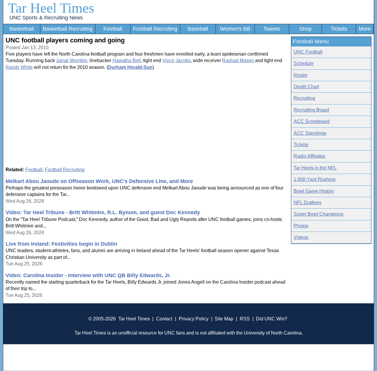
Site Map (224, 318)
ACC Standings (310, 133)
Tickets (339, 29)
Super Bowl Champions (318, 214)
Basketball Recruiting (67, 29)
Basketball (21, 29)
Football (112, 29)
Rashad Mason (238, 60)
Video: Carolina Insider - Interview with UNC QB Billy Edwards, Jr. (88, 275)
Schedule (304, 63)
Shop (305, 29)
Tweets (271, 29)
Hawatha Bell (127, 60)
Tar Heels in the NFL (315, 167)
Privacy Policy (194, 318)
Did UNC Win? (271, 318)
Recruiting (304, 98)
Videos (301, 237)
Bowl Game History (314, 191)
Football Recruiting (155, 29)
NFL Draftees (307, 202)
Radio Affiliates (309, 156)
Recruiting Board (311, 109)
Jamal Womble (71, 60)
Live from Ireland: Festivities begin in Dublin (61, 244)
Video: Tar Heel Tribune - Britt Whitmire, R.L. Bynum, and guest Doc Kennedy (103, 212)
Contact (164, 318)
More (365, 29)
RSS (245, 318)
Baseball (198, 29)
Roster (300, 75)
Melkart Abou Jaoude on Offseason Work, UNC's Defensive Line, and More (99, 181)
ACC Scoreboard (312, 121)
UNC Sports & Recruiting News (46, 18)
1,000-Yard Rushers (314, 179)
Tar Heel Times (51, 8)
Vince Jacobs (176, 60)
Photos (301, 225)
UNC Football (308, 51)
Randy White (19, 67)
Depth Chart (306, 86)
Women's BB (235, 29)
